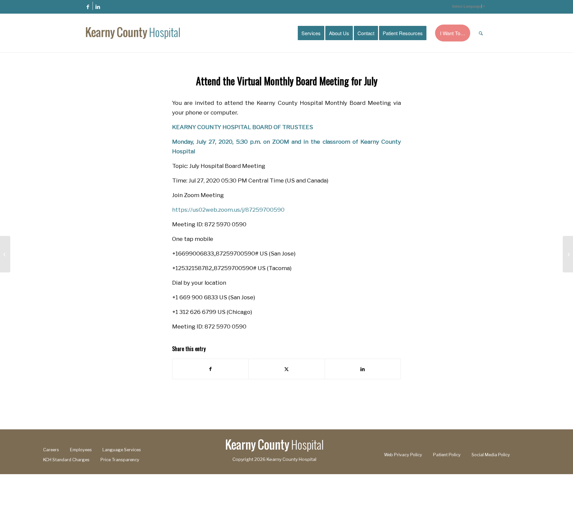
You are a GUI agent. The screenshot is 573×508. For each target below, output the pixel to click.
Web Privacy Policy (403, 454)
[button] (469, 6)
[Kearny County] (133, 33)
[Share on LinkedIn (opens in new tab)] (363, 369)
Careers (51, 449)
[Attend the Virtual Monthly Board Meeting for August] (568, 254)
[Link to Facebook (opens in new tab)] (88, 7)
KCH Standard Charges (66, 459)
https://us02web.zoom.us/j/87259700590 (228, 209)
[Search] (481, 33)
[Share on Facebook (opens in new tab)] (210, 369)
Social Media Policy (491, 454)
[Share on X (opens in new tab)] (286, 369)
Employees (81, 449)
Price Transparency (119, 459)
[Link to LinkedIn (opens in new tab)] (98, 7)
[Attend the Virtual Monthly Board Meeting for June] (5, 254)
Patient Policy (447, 454)
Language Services (121, 449)
